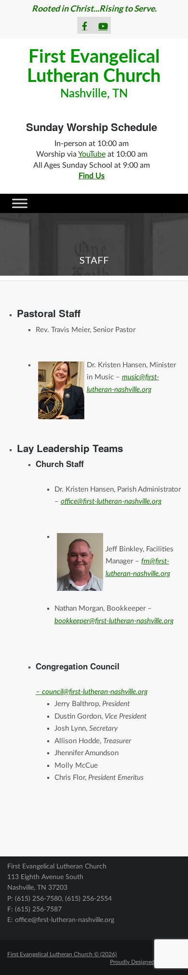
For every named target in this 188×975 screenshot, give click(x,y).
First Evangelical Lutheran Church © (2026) (62, 954)
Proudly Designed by (145, 962)
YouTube (92, 154)
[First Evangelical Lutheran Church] (94, 73)
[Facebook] (86, 23)
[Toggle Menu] (19, 203)
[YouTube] (102, 23)
